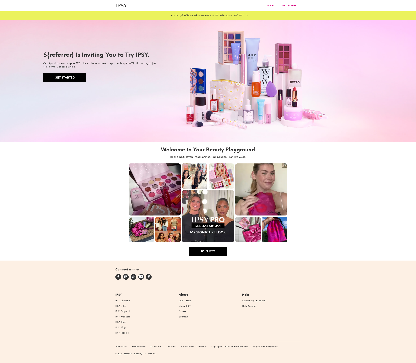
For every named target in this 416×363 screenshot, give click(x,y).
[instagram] (126, 277)
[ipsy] (121, 5)
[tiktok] (133, 277)
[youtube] (141, 277)
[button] (155, 189)
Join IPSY (208, 251)
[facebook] (118, 277)
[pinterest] (149, 277)
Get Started (65, 77)
